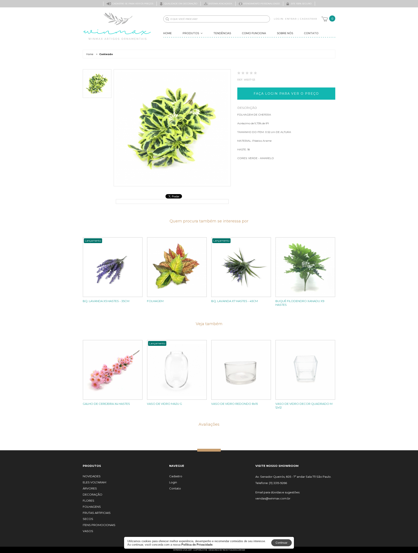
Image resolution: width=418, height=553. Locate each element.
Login (173, 482)
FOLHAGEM (155, 301)
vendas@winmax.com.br (272, 498)
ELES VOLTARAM (94, 482)
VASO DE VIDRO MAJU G (164, 403)
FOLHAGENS (92, 506)
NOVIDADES (92, 476)
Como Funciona (254, 33)
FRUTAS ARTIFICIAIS (97, 512)
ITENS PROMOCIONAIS (99, 525)
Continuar (281, 542)
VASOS (88, 531)
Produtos (191, 33)
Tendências (222, 33)
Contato (311, 33)
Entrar (291, 18)
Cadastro (175, 476)
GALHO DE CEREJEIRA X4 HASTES (106, 403)
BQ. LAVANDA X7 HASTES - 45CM (234, 301)
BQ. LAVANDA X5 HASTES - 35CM (106, 301)
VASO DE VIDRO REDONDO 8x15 (234, 403)
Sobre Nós (285, 33)
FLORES (88, 500)
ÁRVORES (90, 488)
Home (167, 33)
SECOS (88, 519)
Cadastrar (308, 18)
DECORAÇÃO (92, 494)
